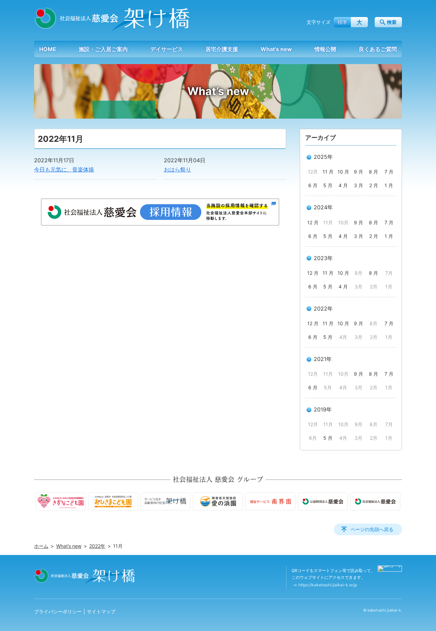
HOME (47, 49)
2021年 (323, 359)
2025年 (323, 156)
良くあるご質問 (378, 49)
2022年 (323, 308)
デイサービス (166, 49)
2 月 (373, 185)
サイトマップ (101, 611)
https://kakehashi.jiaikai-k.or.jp (327, 584)
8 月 (373, 172)
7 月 (389, 172)
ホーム (41, 546)
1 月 (389, 185)
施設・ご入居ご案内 (103, 49)
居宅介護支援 (221, 49)
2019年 (323, 409)
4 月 (343, 185)
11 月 (328, 172)
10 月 (343, 172)
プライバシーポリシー (58, 611)
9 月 (358, 172)
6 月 (312, 185)
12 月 (312, 222)
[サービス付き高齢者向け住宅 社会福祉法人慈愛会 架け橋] (112, 19)
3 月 (358, 185)
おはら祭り (177, 169)
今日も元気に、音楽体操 (64, 169)
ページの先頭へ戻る (372, 529)
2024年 (323, 207)
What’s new (276, 49)
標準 (342, 22)
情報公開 (325, 49)
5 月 (327, 185)
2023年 (323, 258)
